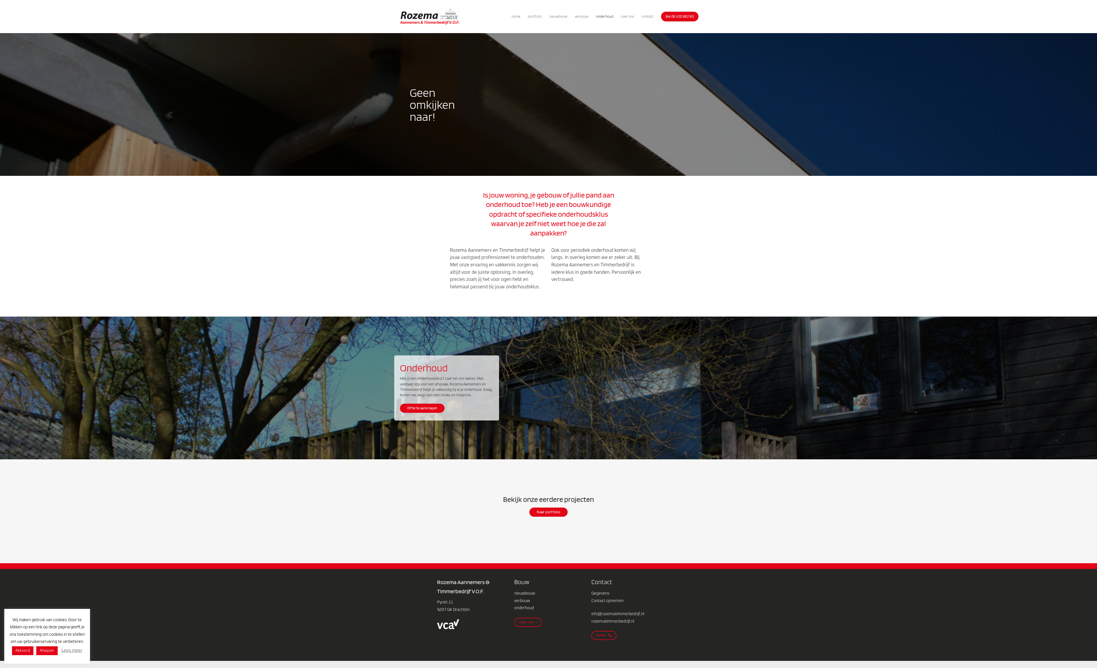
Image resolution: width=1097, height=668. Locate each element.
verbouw (581, 16)
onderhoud (604, 16)
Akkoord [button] (22, 651)
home (516, 16)
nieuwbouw (558, 16)
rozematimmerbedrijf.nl (612, 621)
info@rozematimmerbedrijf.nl (617, 614)
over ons (627, 16)
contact (648, 16)
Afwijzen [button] (47, 651)
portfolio (535, 16)
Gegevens (600, 593)
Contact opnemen (607, 601)
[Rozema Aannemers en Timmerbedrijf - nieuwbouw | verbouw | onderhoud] (430, 17)
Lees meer (71, 650)
